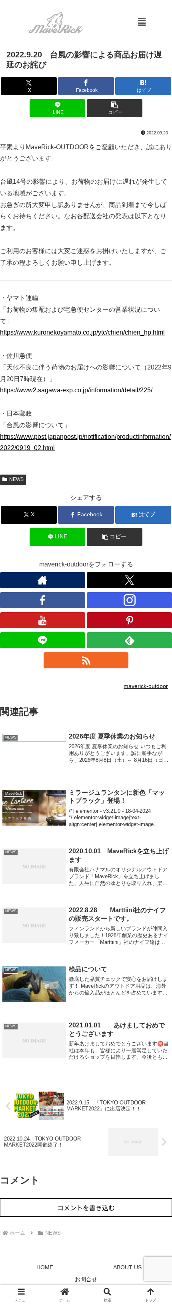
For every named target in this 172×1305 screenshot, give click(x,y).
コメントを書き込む (86, 1207)
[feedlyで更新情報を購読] (129, 640)
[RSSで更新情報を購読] (86, 660)
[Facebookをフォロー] (42, 600)
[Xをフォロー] (129, 580)
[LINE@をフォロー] (42, 640)
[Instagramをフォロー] (129, 600)
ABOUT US (127, 1267)
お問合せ (86, 1279)
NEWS (16, 479)
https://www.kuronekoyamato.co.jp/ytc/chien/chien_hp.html (82, 332)
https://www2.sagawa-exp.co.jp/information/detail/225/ (76, 390)
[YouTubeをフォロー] (42, 620)
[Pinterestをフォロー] (129, 620)
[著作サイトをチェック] (42, 580)
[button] (142, 22)
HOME (44, 1267)
